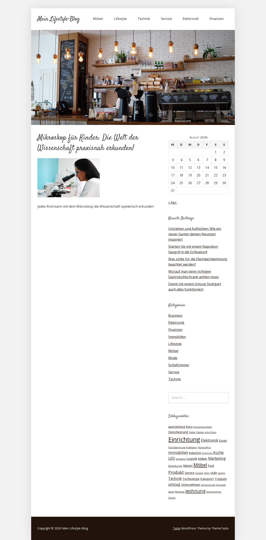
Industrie (195, 453)
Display (200, 432)
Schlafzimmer (178, 365)
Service (166, 18)
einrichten (210, 432)
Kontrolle (207, 453)
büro (189, 426)
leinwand (181, 458)
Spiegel (199, 473)
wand (171, 491)
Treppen (221, 479)
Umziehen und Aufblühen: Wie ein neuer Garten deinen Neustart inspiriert (194, 234)
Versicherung (208, 484)
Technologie (191, 479)
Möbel (98, 18)
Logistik (191, 458)
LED (171, 458)
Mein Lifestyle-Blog (58, 19)
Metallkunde (175, 466)
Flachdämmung (176, 447)
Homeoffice (204, 447)
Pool (211, 466)
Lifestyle (120, 18)
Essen (223, 440)
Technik (144, 18)
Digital (192, 432)
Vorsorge (221, 484)
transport (207, 479)
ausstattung (176, 426)
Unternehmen (190, 484)
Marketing (217, 458)
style (214, 473)
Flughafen (191, 447)
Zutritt (171, 497)
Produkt (176, 472)
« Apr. (172, 202)
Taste (177, 528)
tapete (221, 473)
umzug (174, 484)
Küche (218, 452)
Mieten (188, 466)
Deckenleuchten (202, 426)
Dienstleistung (178, 432)
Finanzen (216, 18)
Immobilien (177, 336)
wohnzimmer (213, 491)
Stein (207, 473)
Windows (180, 491)
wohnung (195, 491)
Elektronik (191, 18)
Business (175, 315)
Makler (202, 458)
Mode (172, 358)
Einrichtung (184, 439)
